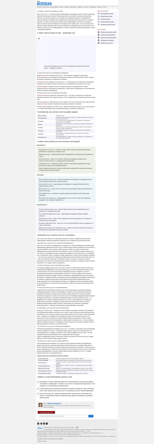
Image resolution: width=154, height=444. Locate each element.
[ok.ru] (44, 424)
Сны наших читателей (46, 412)
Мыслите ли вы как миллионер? (108, 37)
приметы (80, 7)
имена (61, 7)
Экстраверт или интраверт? (107, 40)
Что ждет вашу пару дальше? (108, 34)
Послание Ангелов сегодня (107, 21)
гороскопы (45, 7)
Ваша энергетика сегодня (107, 13)
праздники (93, 7)
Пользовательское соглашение (55, 438)
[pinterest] (41, 424)
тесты (105, 7)
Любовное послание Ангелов (108, 24)
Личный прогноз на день (106, 16)
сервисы (99, 7)
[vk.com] (38, 424)
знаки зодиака (54, 7)
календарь (73, 7)
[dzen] (47, 424)
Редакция (40, 438)
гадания (66, 7)
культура (86, 7)
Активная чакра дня (105, 19)
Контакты (45, 438)
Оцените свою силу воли (107, 43)
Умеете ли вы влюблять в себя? (108, 32)
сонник (39, 7)
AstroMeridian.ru (48, 427)
